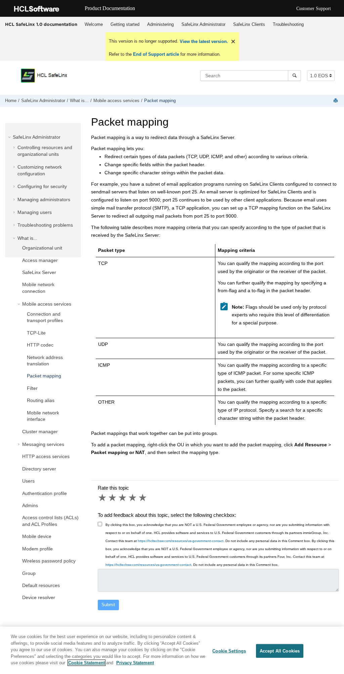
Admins (30, 505)
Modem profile (37, 548)
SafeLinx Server (39, 272)
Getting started (125, 24)
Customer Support (313, 8)
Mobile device (36, 536)
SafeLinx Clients (249, 24)
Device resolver (38, 597)
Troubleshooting (288, 24)
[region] (172, 650)
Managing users (34, 212)
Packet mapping (160, 100)
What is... (79, 100)
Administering (160, 24)
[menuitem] (93, 24)
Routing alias (40, 400)
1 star (103, 498)
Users (28, 481)
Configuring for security (42, 186)
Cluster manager (40, 431)
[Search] (294, 75)
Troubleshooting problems (45, 225)
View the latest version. (203, 41)
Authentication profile (44, 493)
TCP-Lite (36, 332)
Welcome (94, 24)
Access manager (40, 260)
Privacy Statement (135, 662)
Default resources (41, 585)
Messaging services (43, 444)
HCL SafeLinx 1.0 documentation (41, 24)
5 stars (143, 498)
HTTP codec (40, 345)
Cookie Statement (86, 662)
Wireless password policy (49, 561)
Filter (32, 388)
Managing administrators (43, 199)
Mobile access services (116, 100)
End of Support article (156, 54)
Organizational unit (42, 248)
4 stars (133, 498)
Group (29, 573)
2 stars (113, 498)
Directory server (39, 468)
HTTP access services (46, 456)
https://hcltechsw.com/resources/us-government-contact (180, 541)
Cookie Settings (229, 650)
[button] (10, 137)
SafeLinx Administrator (203, 24)
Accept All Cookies (280, 650)
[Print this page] (336, 101)
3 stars (123, 498)
